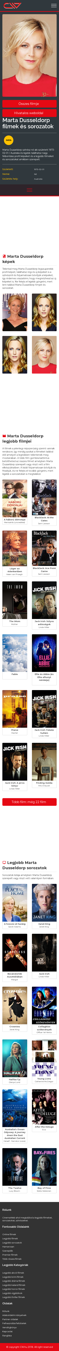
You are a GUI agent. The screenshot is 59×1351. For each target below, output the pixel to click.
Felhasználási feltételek (14, 1323)
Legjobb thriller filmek (13, 1297)
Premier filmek (10, 1254)
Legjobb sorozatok (12, 1242)
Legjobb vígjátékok (12, 1293)
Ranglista (7, 1335)
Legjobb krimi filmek (12, 1277)
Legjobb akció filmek (13, 1272)
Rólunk (5, 1311)
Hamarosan (8, 1246)
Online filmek (9, 1234)
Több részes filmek (12, 1259)
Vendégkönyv (9, 1327)
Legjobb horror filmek (13, 1289)
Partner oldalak (10, 1319)
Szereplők (7, 1250)
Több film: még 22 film (28, 802)
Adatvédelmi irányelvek (14, 1315)
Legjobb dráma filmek (13, 1281)
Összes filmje (29, 104)
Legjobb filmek (10, 1238)
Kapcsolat (7, 1331)
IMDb (8, 140)
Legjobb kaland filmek (13, 1285)
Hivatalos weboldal (28, 113)
